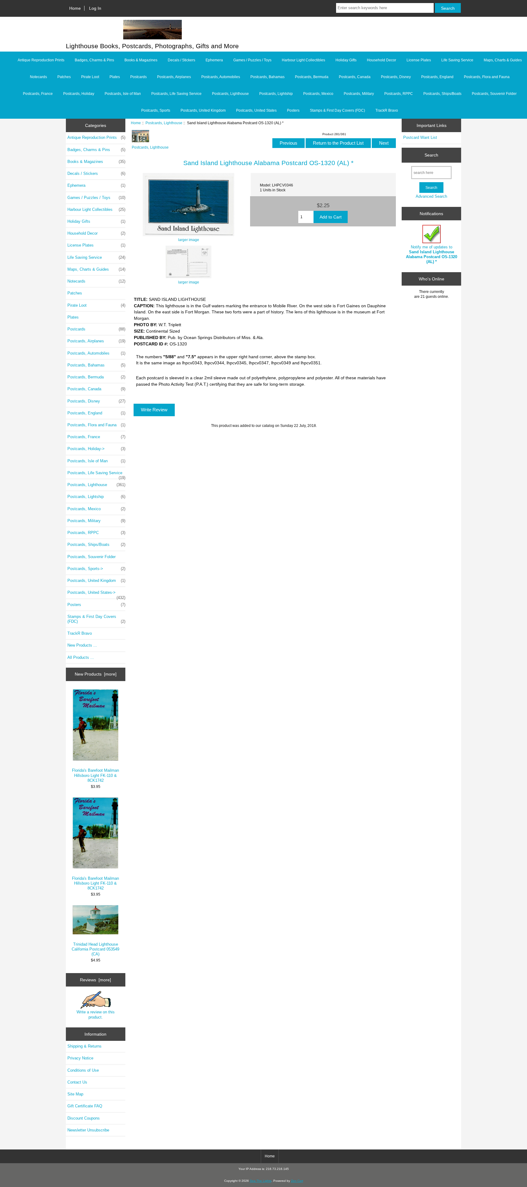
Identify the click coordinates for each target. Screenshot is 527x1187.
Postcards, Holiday (78, 94)
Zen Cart (297, 1180)
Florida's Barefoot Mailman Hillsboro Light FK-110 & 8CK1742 (95, 775)
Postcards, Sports (155, 110)
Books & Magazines (140, 60)
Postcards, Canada (355, 77)
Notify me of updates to (431, 254)
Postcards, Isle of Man (123, 94)
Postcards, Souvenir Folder (494, 94)
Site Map (75, 1094)
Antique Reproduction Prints (41, 60)
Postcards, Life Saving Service (176, 94)
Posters (293, 110)
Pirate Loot (90, 77)
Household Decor (381, 60)
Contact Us (77, 1082)
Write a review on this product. (96, 1014)
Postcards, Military (359, 94)
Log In (95, 8)
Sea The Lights (260, 1180)
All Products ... (80, 657)
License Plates (419, 60)
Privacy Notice (80, 1058)
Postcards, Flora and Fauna (487, 77)
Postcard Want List (420, 137)
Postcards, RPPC (398, 94)
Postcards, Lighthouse (163, 123)
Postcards (138, 77)
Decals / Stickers (181, 60)
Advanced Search (431, 196)
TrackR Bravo (386, 110)
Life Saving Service (457, 60)
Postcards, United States (256, 110)
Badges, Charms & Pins (94, 60)
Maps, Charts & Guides (503, 60)
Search (431, 155)
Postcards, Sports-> (96, 568)
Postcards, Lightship (276, 94)
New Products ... (82, 645)
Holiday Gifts (346, 60)
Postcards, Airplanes (174, 77)
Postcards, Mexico (318, 94)
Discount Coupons (83, 1118)
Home (75, 8)
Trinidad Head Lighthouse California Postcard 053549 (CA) (95, 949)
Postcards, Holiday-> (96, 448)
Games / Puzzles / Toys (252, 60)
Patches (64, 77)
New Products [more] (96, 674)
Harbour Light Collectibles (303, 60)
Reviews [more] (95, 979)
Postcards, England (437, 77)
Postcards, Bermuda (311, 77)
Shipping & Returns (84, 1046)
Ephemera (214, 60)
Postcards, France (38, 94)
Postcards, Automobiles (220, 77)
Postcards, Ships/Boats (442, 94)
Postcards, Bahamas (267, 77)
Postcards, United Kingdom (203, 110)
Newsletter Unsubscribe (88, 1130)
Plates (114, 77)
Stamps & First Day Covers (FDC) (337, 110)
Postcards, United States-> (96, 594)
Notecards (38, 77)
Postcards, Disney (396, 77)
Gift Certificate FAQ (84, 1106)
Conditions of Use (83, 1070)
